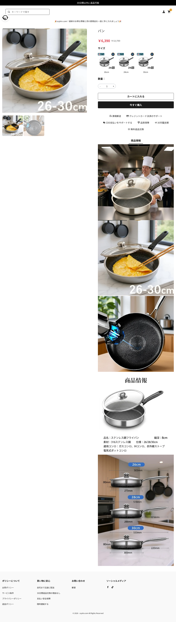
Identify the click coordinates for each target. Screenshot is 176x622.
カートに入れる (136, 96)
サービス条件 (8, 593)
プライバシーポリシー (11, 598)
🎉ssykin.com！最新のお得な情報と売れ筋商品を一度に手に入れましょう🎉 (88, 21)
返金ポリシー (8, 604)
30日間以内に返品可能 (88, 2)
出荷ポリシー (8, 587)
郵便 (74, 587)
